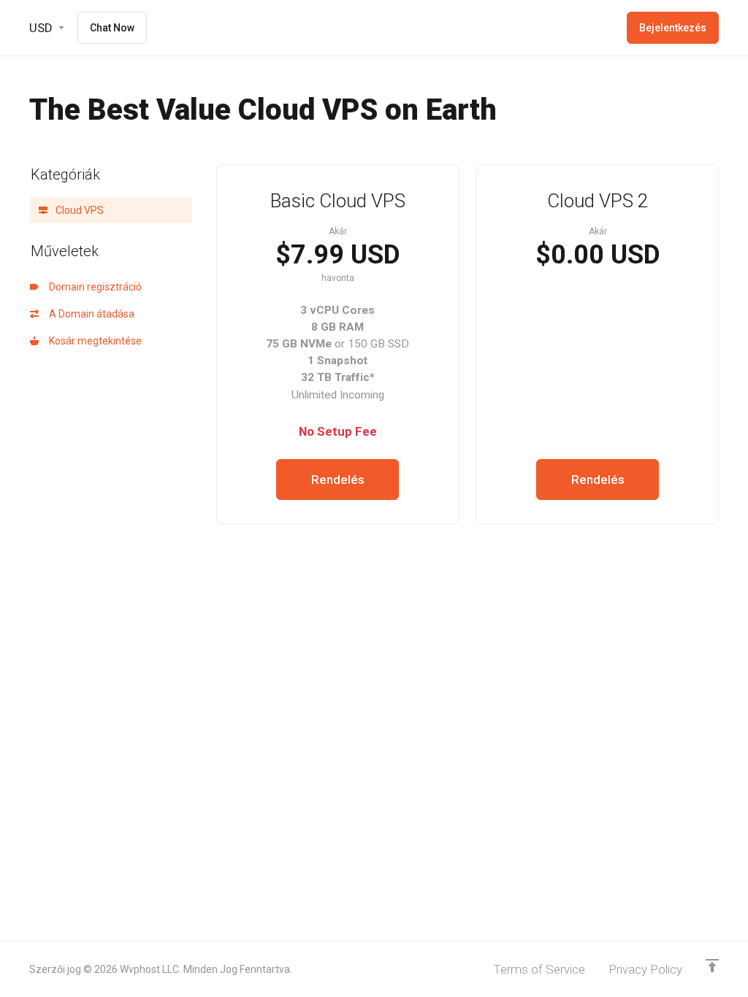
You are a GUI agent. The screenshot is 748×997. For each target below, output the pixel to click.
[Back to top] (712, 965)
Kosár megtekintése (93, 341)
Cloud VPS (78, 210)
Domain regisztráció (93, 287)
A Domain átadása (89, 314)
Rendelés (338, 479)
